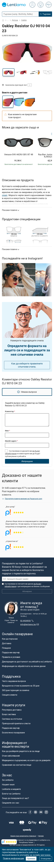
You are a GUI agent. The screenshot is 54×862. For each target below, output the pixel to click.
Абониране (27, 591)
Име (7, 430)
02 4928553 (25, 620)
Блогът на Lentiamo (11, 793)
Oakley (24, 20)
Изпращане (27, 461)
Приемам (31, 858)
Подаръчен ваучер (11, 652)
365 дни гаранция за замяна (15, 690)
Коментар (10, 411)
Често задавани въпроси (14, 681)
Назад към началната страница (23, 836)
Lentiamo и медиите (11, 789)
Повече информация (13, 858)
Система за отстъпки (12, 718)
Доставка (6, 643)
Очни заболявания (11, 755)
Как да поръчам (10, 638)
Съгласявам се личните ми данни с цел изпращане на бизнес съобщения (27, 585)
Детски (15, 20)
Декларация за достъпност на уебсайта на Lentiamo (27, 661)
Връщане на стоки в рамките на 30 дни (20, 685)
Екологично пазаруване (13, 732)
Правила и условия (11, 657)
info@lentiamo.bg (28, 624)
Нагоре (41, 836)
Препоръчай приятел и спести (16, 723)
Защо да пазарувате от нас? (15, 798)
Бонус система (9, 714)
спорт (4, 195)
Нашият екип (8, 784)
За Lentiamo (7, 780)
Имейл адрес (11, 441)
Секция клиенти (9, 694)
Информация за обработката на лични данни (23, 666)
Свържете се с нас (10, 802)
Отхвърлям (46, 858)
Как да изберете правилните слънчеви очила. (27, 365)
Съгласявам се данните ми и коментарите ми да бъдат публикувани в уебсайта (22, 454)
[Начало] (3, 20)
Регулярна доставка (11, 709)
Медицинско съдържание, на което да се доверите (26, 760)
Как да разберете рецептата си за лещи (21, 751)
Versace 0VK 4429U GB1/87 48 (18, 154)
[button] (8, 72)
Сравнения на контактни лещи (16, 765)
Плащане (6, 647)
